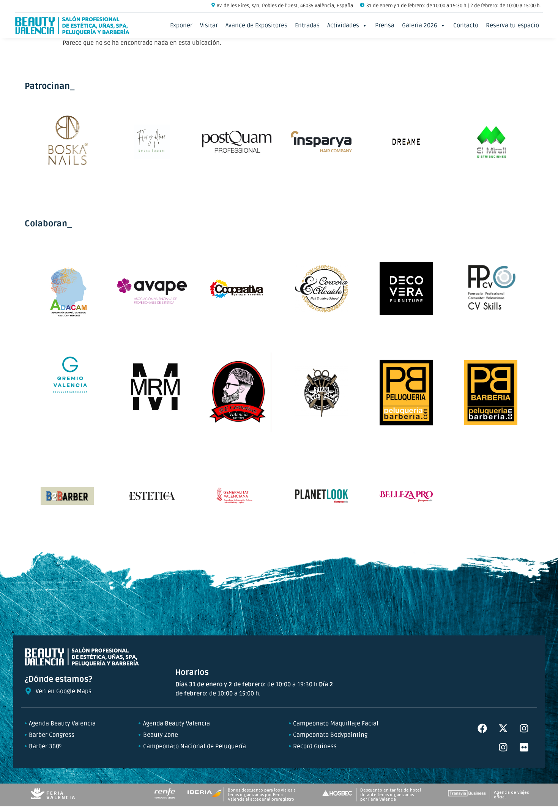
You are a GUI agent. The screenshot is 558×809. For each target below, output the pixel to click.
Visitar (209, 25)
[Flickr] (523, 747)
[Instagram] (523, 728)
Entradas (307, 25)
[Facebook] (482, 728)
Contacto (465, 25)
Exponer (181, 25)
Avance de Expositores (256, 25)
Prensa (384, 25)
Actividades (343, 25)
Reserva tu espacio (512, 25)
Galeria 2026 (419, 25)
